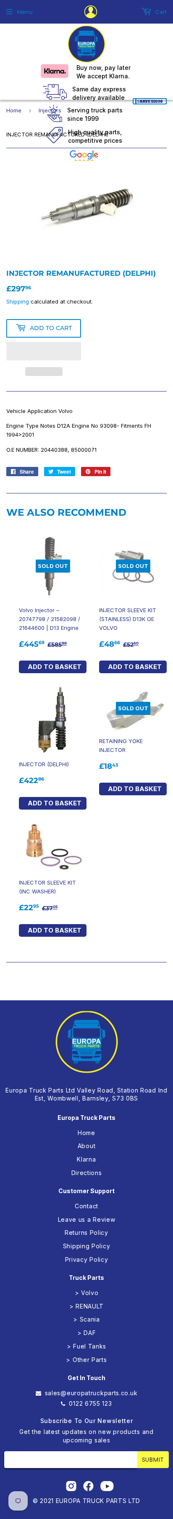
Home (13, 110)
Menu (25, 11)
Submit (153, 1459)
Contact (86, 1206)
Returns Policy (86, 1232)
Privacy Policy (86, 1259)
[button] (43, 351)
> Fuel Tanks (86, 1346)
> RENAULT (86, 1306)
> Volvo (87, 1292)
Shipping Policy (86, 1246)
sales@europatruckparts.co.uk (91, 1392)
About (87, 1145)
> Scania (86, 1319)
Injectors (50, 110)
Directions (86, 1172)
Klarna (86, 1159)
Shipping (17, 301)
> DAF (86, 1332)
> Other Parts (86, 1359)
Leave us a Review (86, 1219)
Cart (160, 11)
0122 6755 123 (90, 1403)
